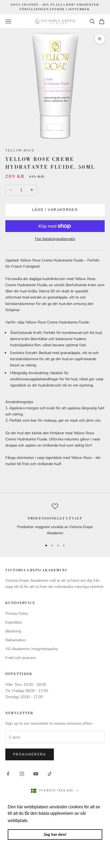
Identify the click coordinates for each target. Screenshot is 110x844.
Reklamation (15, 640)
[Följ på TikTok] (49, 773)
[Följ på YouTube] (35, 773)
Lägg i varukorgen (55, 209)
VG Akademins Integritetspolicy (31, 648)
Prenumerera (29, 754)
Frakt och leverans (20, 657)
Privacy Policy (16, 613)
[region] (55, 519)
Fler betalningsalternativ (55, 238)
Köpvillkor (13, 622)
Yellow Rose (19, 151)
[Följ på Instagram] (22, 773)
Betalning (13, 631)
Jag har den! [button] (55, 834)
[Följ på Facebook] (8, 773)
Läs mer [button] (37, 820)
